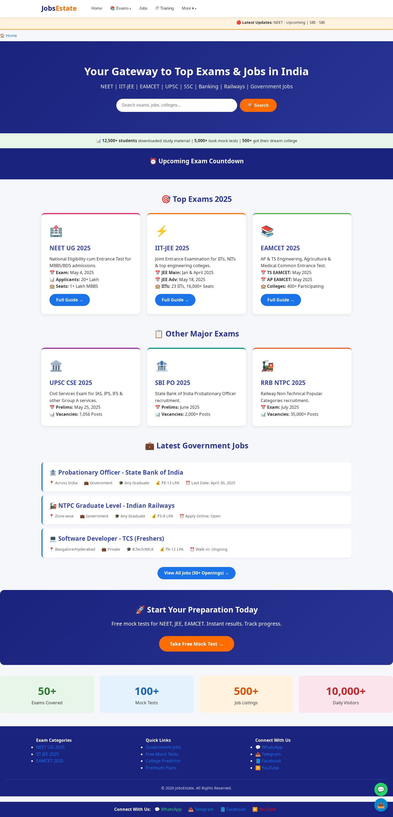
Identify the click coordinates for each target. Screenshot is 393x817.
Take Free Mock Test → (197, 644)
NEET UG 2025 (50, 747)
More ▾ (188, 8)
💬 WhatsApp (269, 747)
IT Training (165, 8)
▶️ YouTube (267, 768)
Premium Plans (161, 768)
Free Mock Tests (162, 754)
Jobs (59, 8)
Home (96, 8)
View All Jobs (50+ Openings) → (196, 573)
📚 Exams (119, 8)
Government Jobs (163, 747)
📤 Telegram (268, 754)
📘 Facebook (268, 761)
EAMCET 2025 (49, 761)
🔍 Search (258, 105)
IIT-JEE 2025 (47, 754)
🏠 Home (8, 35)
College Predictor (163, 761)
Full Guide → (69, 300)
